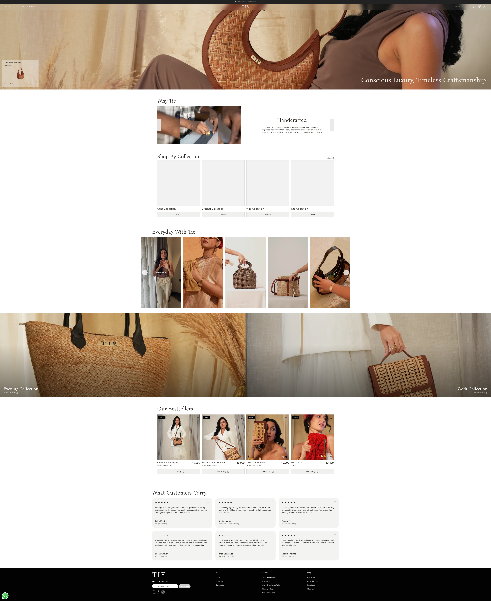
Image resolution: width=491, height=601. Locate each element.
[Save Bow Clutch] (330, 418)
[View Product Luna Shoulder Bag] (20, 73)
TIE (245, 7)
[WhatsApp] (163, 592)
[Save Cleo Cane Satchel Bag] (197, 418)
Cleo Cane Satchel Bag (168, 463)
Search (464, 7)
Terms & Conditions (269, 577)
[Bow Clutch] (312, 437)
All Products (10, 7)
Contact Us (220, 585)
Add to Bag (176, 471)
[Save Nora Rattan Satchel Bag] (241, 418)
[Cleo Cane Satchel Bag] (178, 437)
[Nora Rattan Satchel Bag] (223, 437)
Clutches (310, 589)
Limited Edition (312, 581)
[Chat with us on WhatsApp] (5, 596)
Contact (30, 7)
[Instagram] (158, 592)
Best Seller (311, 577)
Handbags (311, 585)
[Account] (484, 6)
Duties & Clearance (269, 593)
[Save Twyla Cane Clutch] (286, 418)
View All (330, 158)
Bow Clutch (296, 463)
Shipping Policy (267, 589)
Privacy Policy (266, 581)
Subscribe (185, 586)
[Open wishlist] (473, 6)
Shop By (21, 7)
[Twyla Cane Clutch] (267, 437)
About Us (456, 7)
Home (218, 577)
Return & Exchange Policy (271, 585)
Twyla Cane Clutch (255, 463)
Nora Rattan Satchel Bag (214, 463)
